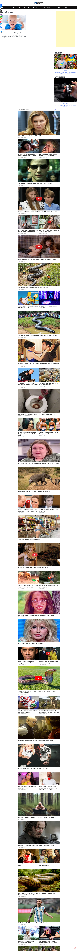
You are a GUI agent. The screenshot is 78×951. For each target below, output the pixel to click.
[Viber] (1, 14)
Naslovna (4, 7)
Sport (20, 7)
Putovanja (60, 7)
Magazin (35, 7)
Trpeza (54, 7)
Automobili (42, 7)
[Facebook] (1, 5)
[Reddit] (1, 19)
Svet (25, 7)
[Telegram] (1, 24)
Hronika (15, 7)
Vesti (10, 7)
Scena (29, 7)
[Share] (1, 26)
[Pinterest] (1, 22)
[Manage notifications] (75, 948)
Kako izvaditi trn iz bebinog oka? (11, 33)
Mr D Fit (49, 7)
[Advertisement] (65, 29)
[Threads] (1, 12)
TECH (66, 7)
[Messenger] (1, 7)
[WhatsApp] (1, 17)
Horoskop (72, 7)
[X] (1, 9)
